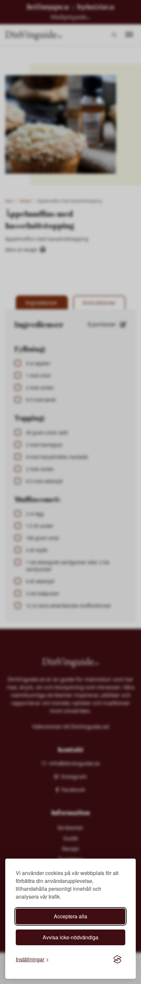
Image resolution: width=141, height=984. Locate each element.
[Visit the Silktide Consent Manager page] (117, 959)
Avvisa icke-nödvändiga (70, 937)
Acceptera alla (70, 916)
